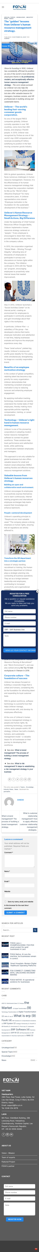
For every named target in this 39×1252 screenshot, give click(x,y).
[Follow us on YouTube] (11, 1134)
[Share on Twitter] (17, 779)
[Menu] (3, 7)
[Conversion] (36, 1060)
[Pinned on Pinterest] (25, 779)
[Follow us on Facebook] (3, 1134)
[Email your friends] (21, 779)
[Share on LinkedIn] (29, 779)
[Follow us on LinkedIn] (7, 1134)
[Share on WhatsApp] (9, 779)
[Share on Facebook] (13, 779)
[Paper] (35, 930)
